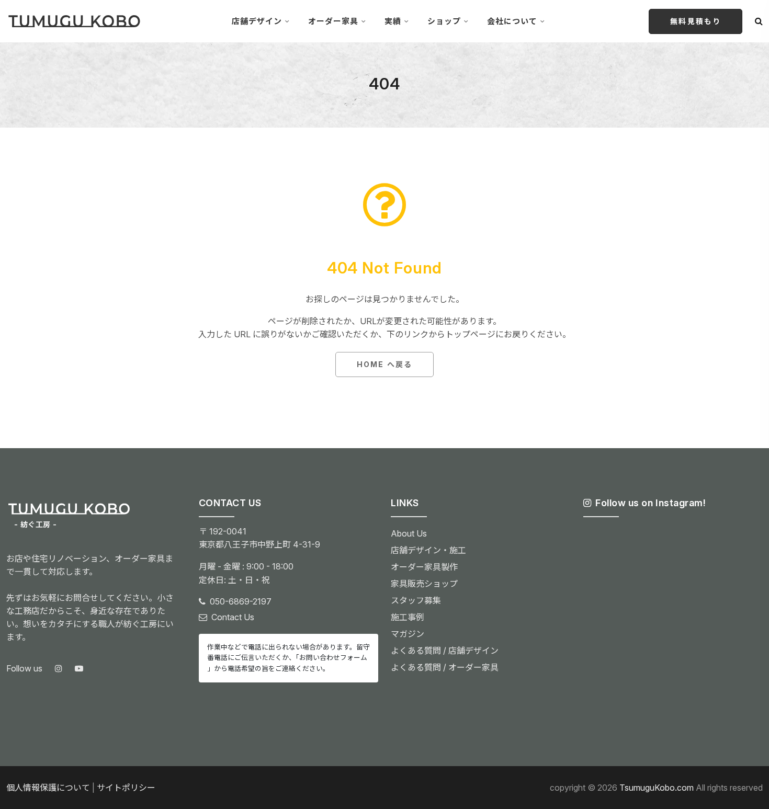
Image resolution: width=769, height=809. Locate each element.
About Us (409, 533)
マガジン (407, 634)
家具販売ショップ (424, 583)
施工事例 (407, 617)
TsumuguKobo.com (656, 787)
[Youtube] (79, 668)
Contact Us (232, 617)
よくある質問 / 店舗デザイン (445, 650)
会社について (512, 21)
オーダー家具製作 (424, 567)
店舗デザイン (257, 21)
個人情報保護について (48, 787)
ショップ (444, 21)
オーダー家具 (333, 21)
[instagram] (58, 668)
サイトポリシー (126, 787)
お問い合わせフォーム (333, 658)
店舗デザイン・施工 (428, 550)
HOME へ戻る (384, 364)
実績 (392, 21)
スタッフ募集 (416, 600)
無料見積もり (695, 21)
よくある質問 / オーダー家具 (445, 667)
